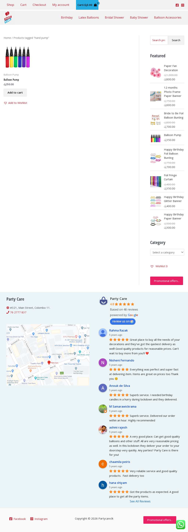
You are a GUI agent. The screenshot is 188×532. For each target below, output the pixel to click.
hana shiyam (118, 483)
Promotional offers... (166, 281)
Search (176, 40)
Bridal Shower (114, 17)
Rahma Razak (118, 330)
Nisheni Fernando (121, 360)
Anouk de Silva (119, 386)
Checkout (39, 5)
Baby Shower (139, 17)
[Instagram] (182, 5)
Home (7, 38)
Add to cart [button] (15, 92)
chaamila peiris (119, 462)
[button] (15, 103)
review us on (121, 321)
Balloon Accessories (167, 17)
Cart (23, 5)
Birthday (67, 17)
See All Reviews (140, 501)
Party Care (118, 298)
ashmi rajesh (118, 427)
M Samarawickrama (122, 406)
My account (60, 5)
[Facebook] (177, 5)
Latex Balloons (89, 17)
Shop (10, 5)
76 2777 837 (18, 312)
